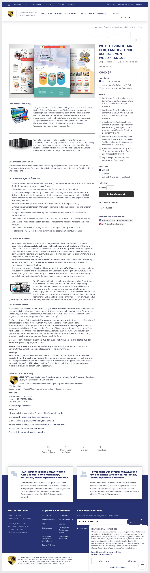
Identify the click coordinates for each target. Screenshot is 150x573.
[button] (107, 208)
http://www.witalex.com (53, 425)
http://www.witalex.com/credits (30, 432)
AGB (26, 4)
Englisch (105, 173)
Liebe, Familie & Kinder (127, 62)
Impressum (18, 4)
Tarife (91, 14)
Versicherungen (72, 14)
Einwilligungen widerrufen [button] (64, 537)
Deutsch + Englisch (116, 177)
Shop (50, 14)
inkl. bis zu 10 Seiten (111, 81)
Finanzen (58, 14)
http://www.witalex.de (53, 413)
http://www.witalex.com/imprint (30, 428)
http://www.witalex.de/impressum (34, 417)
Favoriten (84, 450)
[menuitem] (136, 40)
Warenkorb (101, 450)
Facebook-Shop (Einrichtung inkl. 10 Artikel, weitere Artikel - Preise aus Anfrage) (116, 151)
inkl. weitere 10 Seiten (117, 85)
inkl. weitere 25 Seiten (117, 88)
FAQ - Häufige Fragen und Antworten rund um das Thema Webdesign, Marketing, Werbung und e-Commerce (44, 474)
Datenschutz (49, 4)
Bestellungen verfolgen (66, 451)
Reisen (84, 14)
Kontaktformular (48, 520)
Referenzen (72, 4)
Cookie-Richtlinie (48, 545)
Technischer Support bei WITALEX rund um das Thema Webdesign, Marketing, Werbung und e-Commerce (113, 474)
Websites (110, 62)
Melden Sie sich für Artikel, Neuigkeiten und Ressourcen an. (99, 516)
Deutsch (105, 170)
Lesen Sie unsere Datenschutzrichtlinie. (106, 552)
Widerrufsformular (66, 520)
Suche (141, 12)
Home (43, 14)
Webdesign (101, 14)
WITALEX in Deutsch (135, 4)
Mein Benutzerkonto (48, 451)
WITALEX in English (117, 4)
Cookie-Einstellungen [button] (118, 567)
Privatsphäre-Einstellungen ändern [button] (64, 530)
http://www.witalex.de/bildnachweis (38, 421)
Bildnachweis (36, 4)
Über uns (61, 4)
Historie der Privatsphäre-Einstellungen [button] (47, 538)
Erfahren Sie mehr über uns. (101, 554)
